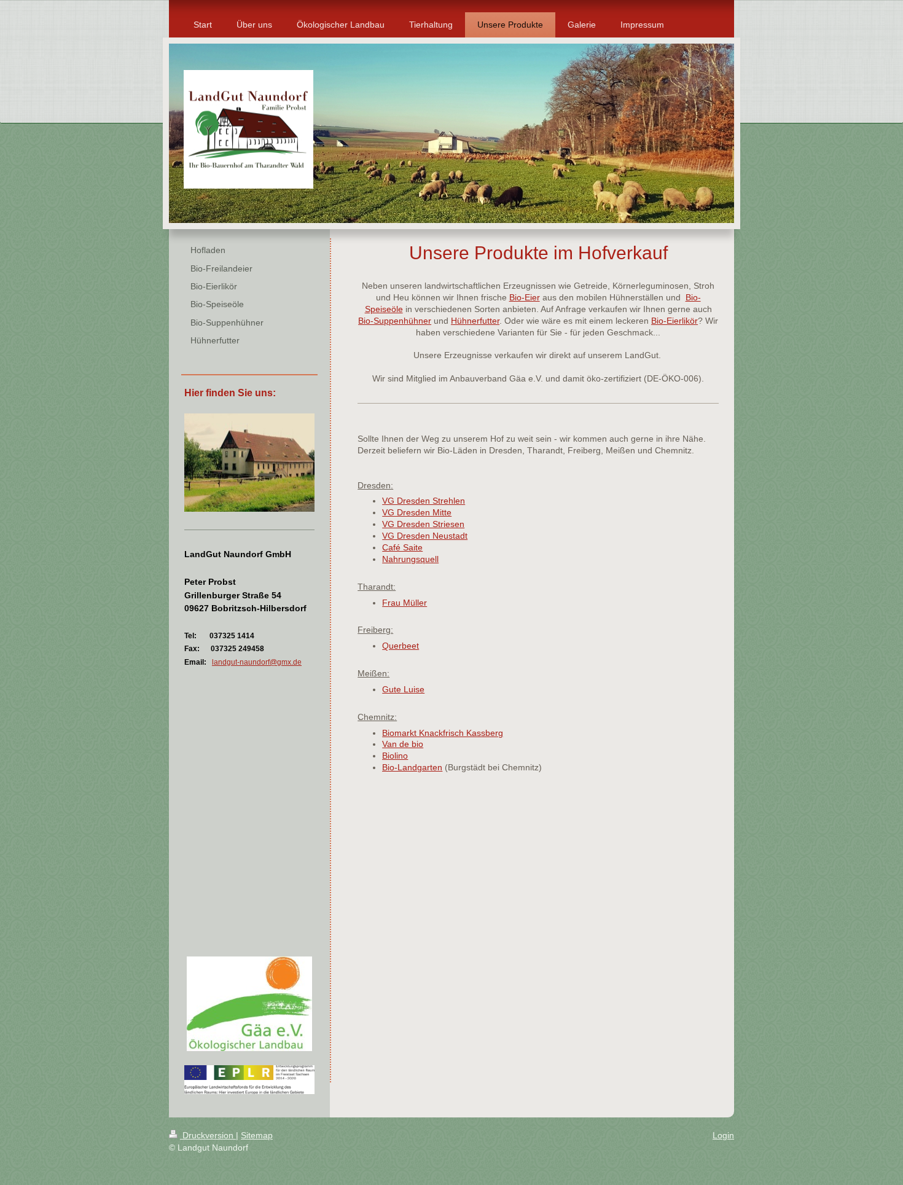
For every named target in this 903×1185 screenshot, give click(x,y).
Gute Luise (403, 689)
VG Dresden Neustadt (424, 536)
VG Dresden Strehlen (423, 501)
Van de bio (402, 744)
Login (723, 1135)
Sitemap (257, 1135)
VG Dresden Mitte (417, 512)
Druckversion (208, 1135)
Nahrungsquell (410, 559)
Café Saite (402, 547)
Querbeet (400, 646)
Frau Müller (404, 603)
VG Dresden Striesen (423, 524)
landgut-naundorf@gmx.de (257, 662)
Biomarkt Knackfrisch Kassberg (442, 733)
